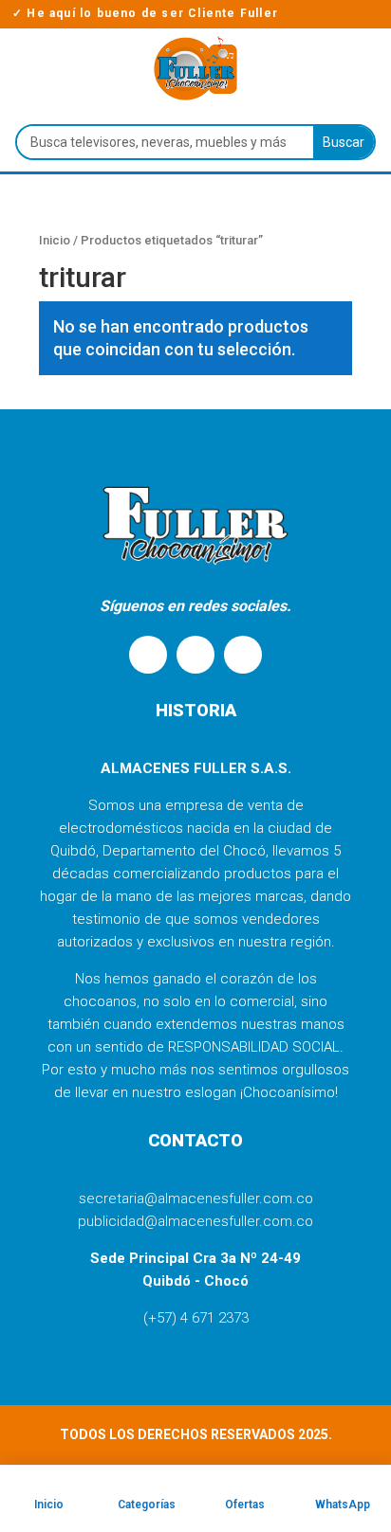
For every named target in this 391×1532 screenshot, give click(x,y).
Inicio (54, 240)
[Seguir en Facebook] (195, 655)
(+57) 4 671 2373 (196, 1317)
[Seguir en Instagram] (243, 655)
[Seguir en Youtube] (148, 655)
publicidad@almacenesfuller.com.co (195, 1221)
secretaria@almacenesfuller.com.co (196, 1198)
